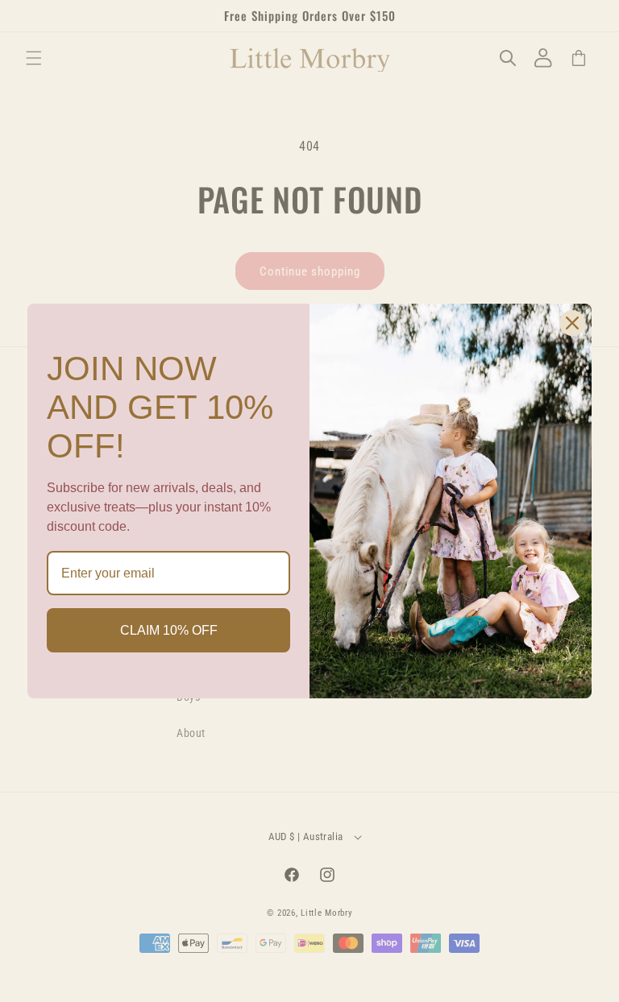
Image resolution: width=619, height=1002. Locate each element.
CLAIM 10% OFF (169, 630)
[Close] (572, 323)
